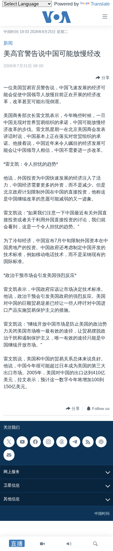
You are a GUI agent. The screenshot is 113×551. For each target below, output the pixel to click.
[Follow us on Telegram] (74, 441)
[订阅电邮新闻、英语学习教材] (8, 455)
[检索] (95, 544)
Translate (100, 3)
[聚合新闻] (87, 441)
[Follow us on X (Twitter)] (8, 441)
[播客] (101, 441)
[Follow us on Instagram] (48, 441)
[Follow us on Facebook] (35, 441)
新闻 (8, 43)
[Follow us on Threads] (61, 441)
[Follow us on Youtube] (22, 441)
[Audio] (69, 544)
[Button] (103, 77)
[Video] (42, 544)
